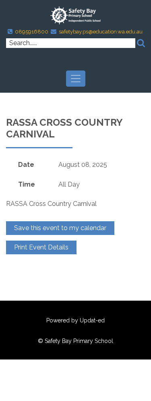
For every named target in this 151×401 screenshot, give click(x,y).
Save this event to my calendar (60, 228)
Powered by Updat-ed (75, 320)
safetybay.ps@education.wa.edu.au (101, 32)
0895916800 (31, 32)
